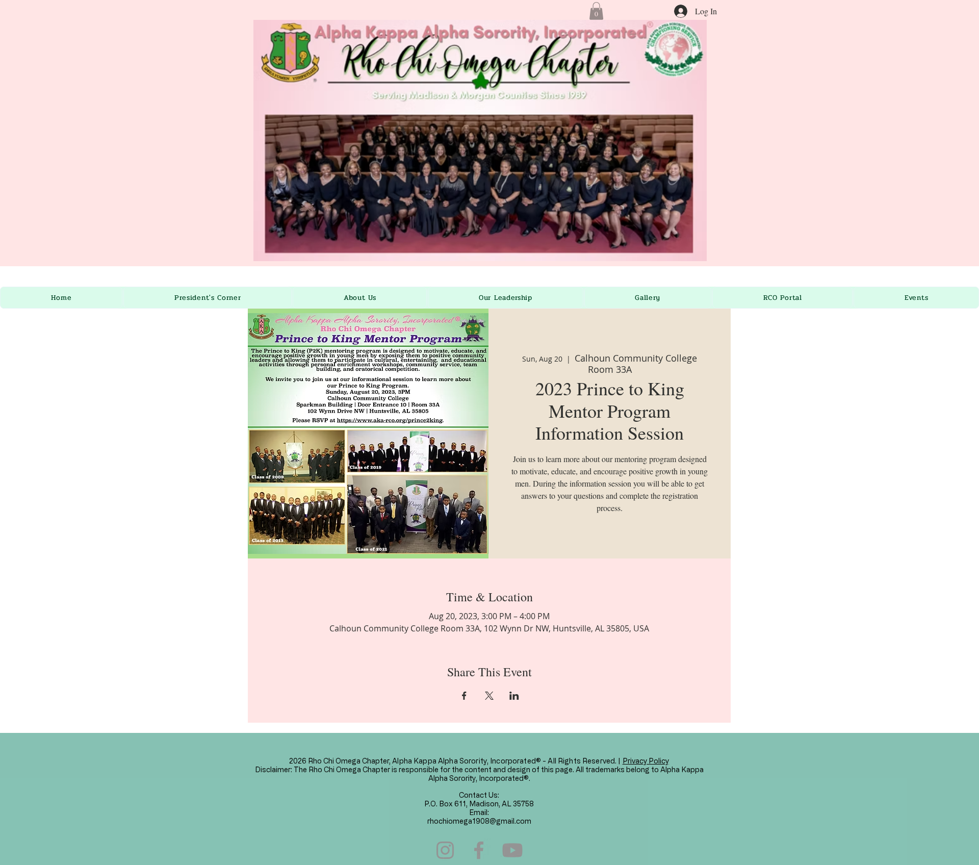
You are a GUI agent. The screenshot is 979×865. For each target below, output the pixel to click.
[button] (596, 11)
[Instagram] (445, 850)
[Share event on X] (489, 696)
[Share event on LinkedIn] (514, 696)
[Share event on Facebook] (464, 696)
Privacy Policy (646, 761)
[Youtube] (512, 850)
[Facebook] (479, 850)
